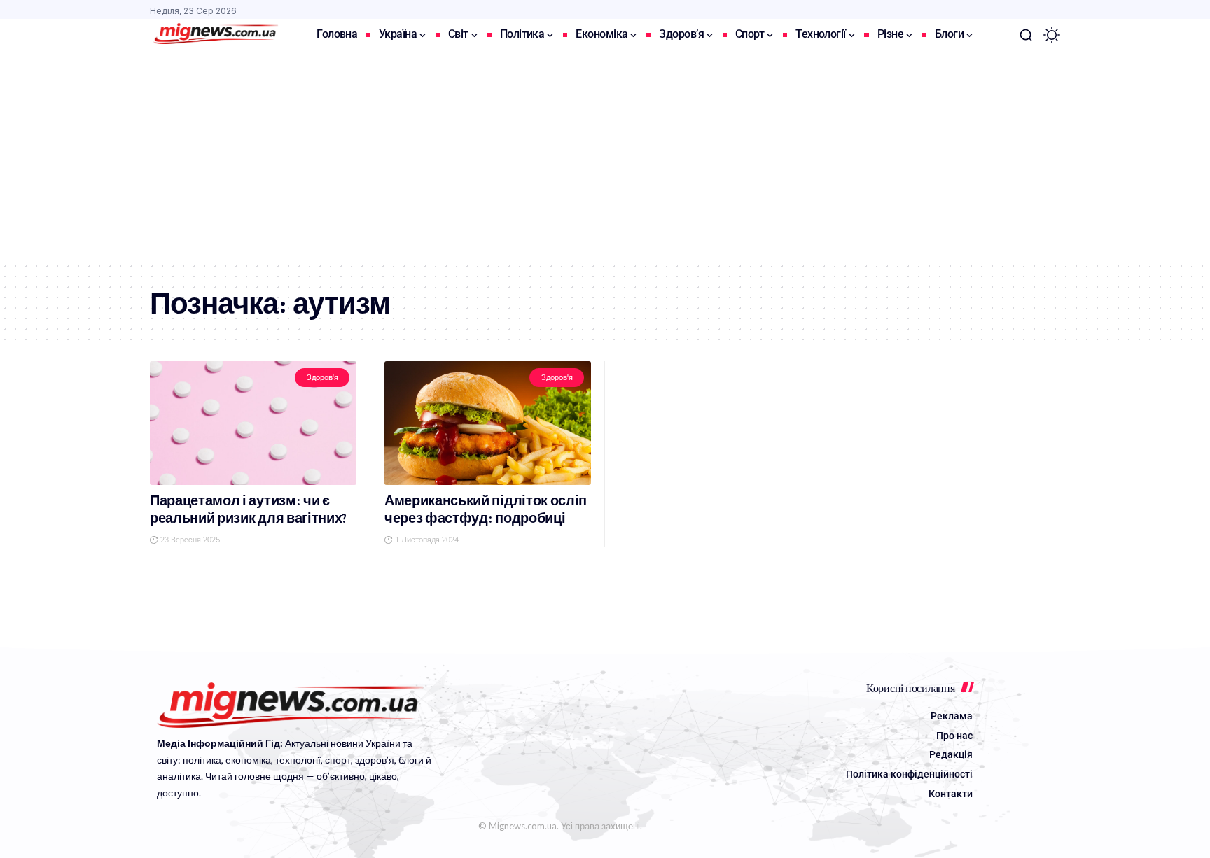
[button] (1026, 35)
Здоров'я (322, 377)
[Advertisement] (605, 156)
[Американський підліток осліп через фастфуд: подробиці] (487, 423)
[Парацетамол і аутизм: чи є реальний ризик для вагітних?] (253, 423)
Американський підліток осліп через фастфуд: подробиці (485, 509)
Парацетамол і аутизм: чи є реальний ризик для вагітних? (248, 509)
